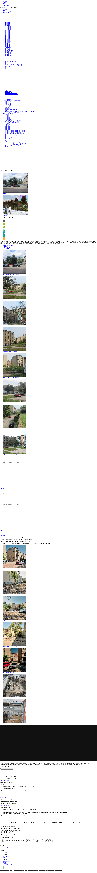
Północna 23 (7, 79)
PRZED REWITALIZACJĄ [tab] (8, 245)
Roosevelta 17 (7, 116)
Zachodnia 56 (7, 86)
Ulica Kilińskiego (8, 49)
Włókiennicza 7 (7, 35)
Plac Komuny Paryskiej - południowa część (12, 112)
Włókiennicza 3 (7, 31)
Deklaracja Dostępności (7, 861)
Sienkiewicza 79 (8, 119)
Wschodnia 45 (7, 43)
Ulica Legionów (8, 91)
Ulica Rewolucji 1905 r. (9, 50)
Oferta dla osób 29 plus (9, 168)
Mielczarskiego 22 (8, 128)
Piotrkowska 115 (8, 103)
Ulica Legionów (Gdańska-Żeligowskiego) (12, 135)
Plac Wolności (7, 88)
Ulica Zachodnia (8, 99)
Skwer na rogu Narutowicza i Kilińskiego (12, 73)
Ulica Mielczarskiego (8, 136)
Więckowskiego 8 (8, 155)
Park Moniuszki (8, 71)
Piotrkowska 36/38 (8, 152)
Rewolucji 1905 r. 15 (8, 26)
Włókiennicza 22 (8, 42)
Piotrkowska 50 (7, 154)
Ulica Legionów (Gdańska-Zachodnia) (12, 145)
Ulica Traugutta (7, 62)
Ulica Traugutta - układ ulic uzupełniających (13, 63)
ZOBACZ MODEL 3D (4, 535)
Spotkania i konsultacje (7, 848)
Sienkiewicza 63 (8, 106)
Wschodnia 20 (7, 80)
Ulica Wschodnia (8, 52)
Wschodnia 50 (7, 44)
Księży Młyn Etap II (8, 158)
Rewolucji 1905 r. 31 (8, 29)
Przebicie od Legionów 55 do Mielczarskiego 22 (13, 132)
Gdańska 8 (7, 140)
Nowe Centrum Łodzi (6, 159)
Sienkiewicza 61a (8, 105)
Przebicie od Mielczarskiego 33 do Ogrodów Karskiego (15, 130)
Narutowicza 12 (8, 55)
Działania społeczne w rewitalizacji (9, 165)
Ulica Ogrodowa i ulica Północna (11, 93)
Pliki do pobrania (6, 856)
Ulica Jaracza (7, 48)
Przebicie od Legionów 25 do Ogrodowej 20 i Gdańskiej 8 (15, 143)
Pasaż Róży (7, 89)
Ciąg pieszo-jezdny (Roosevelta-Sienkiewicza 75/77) (14, 120)
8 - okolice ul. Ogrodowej (7, 139)
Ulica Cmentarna (8, 134)
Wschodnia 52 (7, 45)
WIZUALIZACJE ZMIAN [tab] (8, 246)
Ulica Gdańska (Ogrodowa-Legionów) (12, 138)
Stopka (4, 3)
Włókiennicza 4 (7, 32)
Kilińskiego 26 (7, 22)
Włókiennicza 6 (7, 34)
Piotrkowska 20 (7, 150)
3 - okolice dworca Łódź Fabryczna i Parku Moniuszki (12, 65)
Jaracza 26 (7, 20)
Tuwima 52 (7, 70)
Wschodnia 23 (7, 81)
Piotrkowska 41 (7, 153)
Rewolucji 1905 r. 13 (8, 25)
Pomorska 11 (7, 77)
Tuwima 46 (7, 69)
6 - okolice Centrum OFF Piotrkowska (9, 113)
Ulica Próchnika (8, 96)
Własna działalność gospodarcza (10, 167)
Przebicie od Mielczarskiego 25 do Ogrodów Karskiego (15, 131)
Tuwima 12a (7, 60)
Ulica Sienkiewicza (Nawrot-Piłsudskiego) (12, 121)
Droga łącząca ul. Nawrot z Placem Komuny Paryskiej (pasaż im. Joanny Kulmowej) (20, 111)
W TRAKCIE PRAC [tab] (6, 247)
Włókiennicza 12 (8, 38)
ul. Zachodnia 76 (6, 164)
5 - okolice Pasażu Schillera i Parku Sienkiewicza (11, 100)
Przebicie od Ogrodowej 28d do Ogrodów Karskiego (14, 133)
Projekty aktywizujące (7, 166)
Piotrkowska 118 (8, 104)
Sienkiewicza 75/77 (8, 118)
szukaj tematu (13, 7)
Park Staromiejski (8, 87)
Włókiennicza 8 (7, 36)
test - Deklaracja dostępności (8, 864)
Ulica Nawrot (7, 108)
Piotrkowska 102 (8, 101)
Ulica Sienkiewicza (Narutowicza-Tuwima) (12, 61)
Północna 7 (7, 78)
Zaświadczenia (5, 847)
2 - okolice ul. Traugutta (7, 53)
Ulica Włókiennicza (8, 51)
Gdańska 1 (7, 123)
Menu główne (5, 1)
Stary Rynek (7, 90)
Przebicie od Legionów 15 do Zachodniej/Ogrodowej (14, 142)
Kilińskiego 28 (7, 23)
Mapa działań (5, 18)
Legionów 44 (7, 125)
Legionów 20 (7, 141)
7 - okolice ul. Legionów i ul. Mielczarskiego (11, 122)
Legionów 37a (7, 124)
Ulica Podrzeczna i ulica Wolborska (11, 94)
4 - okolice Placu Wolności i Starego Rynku (10, 76)
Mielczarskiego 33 (8, 129)
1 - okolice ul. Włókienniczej (8, 11)
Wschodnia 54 (7, 46)
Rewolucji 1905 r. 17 (8, 27)
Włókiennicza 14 (8, 39)
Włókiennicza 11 (8, 37)
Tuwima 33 (7, 67)
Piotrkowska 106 (8, 102)
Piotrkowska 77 (7, 56)
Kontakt (4, 862)
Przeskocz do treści (6, 2)
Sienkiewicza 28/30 (8, 59)
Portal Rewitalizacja (6, 9)
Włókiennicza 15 (8, 40)
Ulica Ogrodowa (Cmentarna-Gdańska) (12, 137)
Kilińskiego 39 (7, 66)
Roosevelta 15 (7, 115)
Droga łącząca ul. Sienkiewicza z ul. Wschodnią (13, 64)
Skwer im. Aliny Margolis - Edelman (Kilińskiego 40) (14, 72)
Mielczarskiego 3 (8, 126)
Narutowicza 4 (7, 54)
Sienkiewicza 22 (8, 57)
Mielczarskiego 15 (8, 127)
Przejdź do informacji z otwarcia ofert (7, 792)
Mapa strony (5, 863)
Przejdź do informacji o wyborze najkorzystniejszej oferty (10, 824)
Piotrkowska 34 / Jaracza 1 (9, 151)
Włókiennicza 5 (7, 33)
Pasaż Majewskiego (6, 12)
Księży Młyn (5, 156)
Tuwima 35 (7, 68)
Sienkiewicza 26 (8, 58)
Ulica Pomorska (8, 95)
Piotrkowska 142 (8, 114)
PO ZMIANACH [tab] (6, 248)
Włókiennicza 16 (8, 41)
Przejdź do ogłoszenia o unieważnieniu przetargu (9, 797)
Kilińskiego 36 (7, 24)
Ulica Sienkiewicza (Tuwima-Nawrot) (11, 109)
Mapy (4, 857)
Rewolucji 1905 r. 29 (8, 28)
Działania (4, 10)
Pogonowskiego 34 (8, 21)
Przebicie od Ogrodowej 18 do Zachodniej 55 (13, 144)
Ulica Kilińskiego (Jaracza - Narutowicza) (12, 74)
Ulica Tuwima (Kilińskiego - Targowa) (12, 75)
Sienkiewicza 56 (8, 117)
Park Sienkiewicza (8, 107)
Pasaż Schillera (7, 110)
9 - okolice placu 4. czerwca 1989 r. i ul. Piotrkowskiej (12, 148)
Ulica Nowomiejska (8, 92)
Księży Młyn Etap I (8, 157)
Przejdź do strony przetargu (5, 780)
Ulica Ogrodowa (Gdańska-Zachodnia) (12, 146)
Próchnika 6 (7, 149)
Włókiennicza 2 (7, 30)
